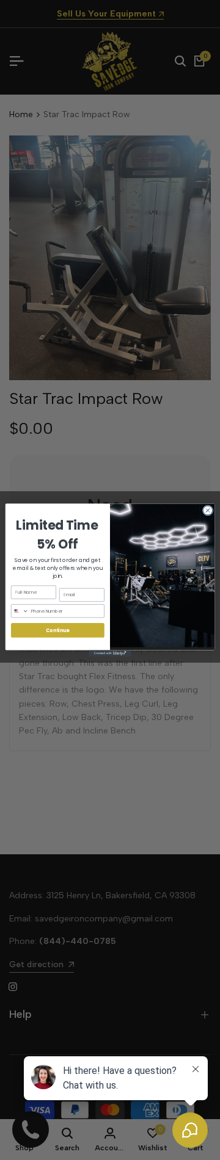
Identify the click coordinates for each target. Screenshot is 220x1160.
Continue (57, 630)
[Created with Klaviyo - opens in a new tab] (110, 653)
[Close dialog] (207, 510)
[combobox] (19, 610)
